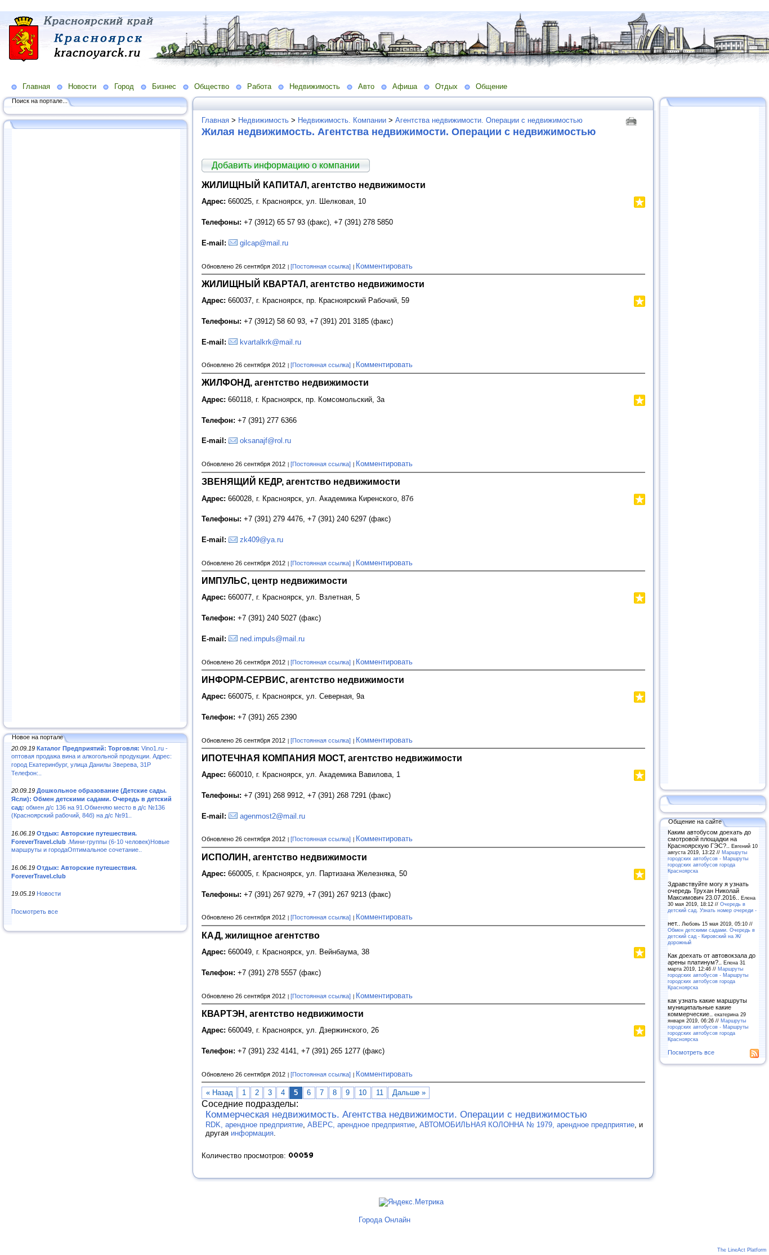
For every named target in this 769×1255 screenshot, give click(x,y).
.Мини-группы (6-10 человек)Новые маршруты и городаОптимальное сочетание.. (90, 841)
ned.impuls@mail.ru (272, 639)
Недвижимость (314, 86)
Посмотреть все (34, 911)
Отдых (446, 86)
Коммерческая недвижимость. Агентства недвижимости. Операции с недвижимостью (396, 1114)
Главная (36, 86)
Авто (366, 86)
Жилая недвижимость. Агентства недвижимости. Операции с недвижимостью (399, 131)
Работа (259, 86)
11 (379, 1092)
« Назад (219, 1092)
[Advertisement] (95, 426)
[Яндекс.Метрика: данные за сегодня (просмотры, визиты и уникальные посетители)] (411, 1202)
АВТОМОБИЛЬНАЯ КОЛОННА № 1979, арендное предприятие (526, 1124)
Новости (82, 86)
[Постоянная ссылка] (320, 266)
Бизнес (164, 86)
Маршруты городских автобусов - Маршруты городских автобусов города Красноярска (708, 861)
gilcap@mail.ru (264, 243)
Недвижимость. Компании (342, 120)
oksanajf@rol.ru (265, 440)
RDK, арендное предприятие (254, 1124)
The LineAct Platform (742, 1250)
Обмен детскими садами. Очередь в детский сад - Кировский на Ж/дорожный (711, 936)
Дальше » (409, 1092)
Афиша (404, 86)
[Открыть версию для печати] (632, 120)
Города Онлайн (384, 1220)
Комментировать (384, 266)
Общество (211, 86)
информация (252, 1133)
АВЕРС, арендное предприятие (361, 1124)
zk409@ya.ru (261, 539)
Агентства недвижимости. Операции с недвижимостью (489, 120)
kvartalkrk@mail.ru (270, 342)
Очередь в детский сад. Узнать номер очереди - (712, 907)
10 (362, 1092)
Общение (491, 86)
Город (124, 86)
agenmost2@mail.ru (272, 816)
